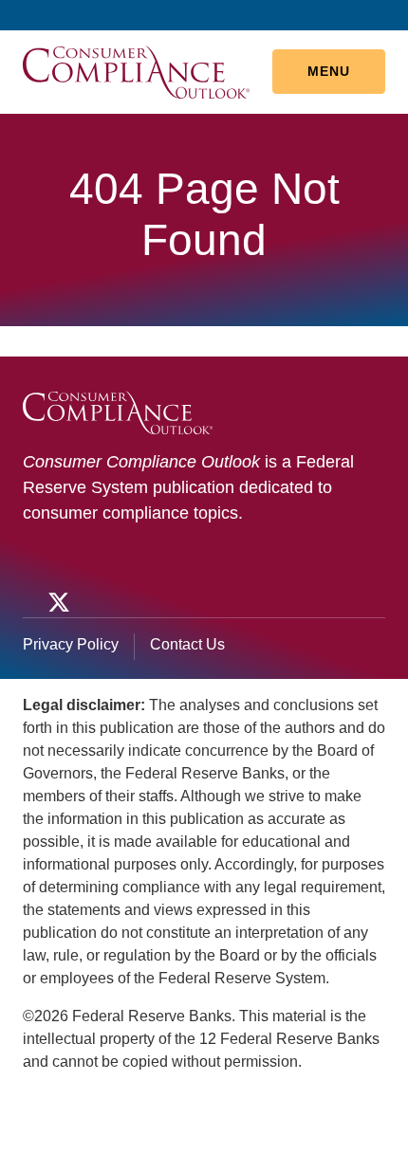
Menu (328, 71)
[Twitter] (57, 602)
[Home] (136, 71)
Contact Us (187, 644)
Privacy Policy (71, 644)
